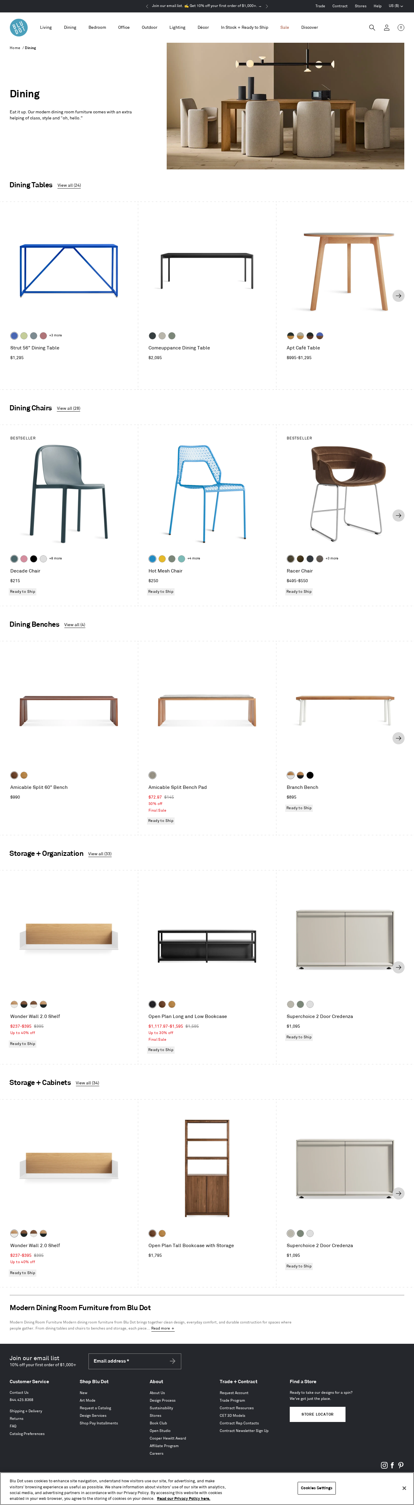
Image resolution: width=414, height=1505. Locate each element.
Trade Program (232, 1400)
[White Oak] (24, 775)
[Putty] (162, 336)
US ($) (396, 6)
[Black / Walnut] (310, 336)
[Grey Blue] (34, 336)
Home (15, 48)
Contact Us (19, 1392)
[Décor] (203, 28)
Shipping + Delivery (26, 1411)
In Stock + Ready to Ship (244, 27)
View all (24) (69, 185)
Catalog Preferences (27, 1434)
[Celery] (24, 336)
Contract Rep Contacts (239, 1423)
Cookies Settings (316, 1488)
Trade (320, 6)
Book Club (158, 1423)
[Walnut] (14, 775)
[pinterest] (400, 1468)
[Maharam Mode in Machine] (310, 559)
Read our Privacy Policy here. (183, 1498)
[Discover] (309, 28)
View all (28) (68, 408)
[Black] (34, 559)
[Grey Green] (172, 336)
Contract (340, 6)
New (83, 1393)
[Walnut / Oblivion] (24, 1004)
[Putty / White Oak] (300, 336)
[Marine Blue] (14, 559)
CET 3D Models (232, 1415)
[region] (207, 1488)
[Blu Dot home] (19, 27)
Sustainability (161, 1408)
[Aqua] (181, 559)
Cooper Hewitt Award (168, 1438)
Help (378, 6)
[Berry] (43, 336)
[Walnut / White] (34, 1004)
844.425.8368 (21, 1400)
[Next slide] (398, 296)
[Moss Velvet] (300, 559)
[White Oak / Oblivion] (43, 1004)
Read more (160, 1328)
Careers (156, 1453)
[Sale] (284, 28)
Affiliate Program (164, 1446)
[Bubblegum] (24, 559)
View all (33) (100, 854)
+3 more (55, 335)
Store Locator (318, 1414)
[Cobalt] (14, 336)
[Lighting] (177, 28)
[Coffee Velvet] (291, 559)
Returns (16, 1418)
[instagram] (384, 1468)
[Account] (386, 27)
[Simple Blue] (152, 559)
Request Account (234, 1393)
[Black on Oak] (152, 1004)
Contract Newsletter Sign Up (244, 1431)
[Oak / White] (291, 775)
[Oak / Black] (300, 775)
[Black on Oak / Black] (310, 775)
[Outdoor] (149, 28)
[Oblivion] (152, 336)
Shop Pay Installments (99, 1423)
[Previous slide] (15, 296)
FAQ (13, 1426)
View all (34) (87, 1083)
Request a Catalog (95, 1408)
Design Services (93, 1415)
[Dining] (70, 28)
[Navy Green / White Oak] (291, 336)
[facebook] (392, 1468)
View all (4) (74, 625)
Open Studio (160, 1431)
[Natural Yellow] (162, 559)
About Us (157, 1393)
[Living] (46, 28)
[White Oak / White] (14, 1004)
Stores (360, 6)
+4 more (193, 558)
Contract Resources (237, 1408)
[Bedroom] (97, 28)
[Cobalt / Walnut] (320, 336)
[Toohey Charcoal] (320, 559)
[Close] (404, 1488)
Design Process (162, 1400)
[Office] (124, 28)
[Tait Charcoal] (152, 775)
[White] (43, 559)
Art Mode (87, 1400)
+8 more (55, 558)
